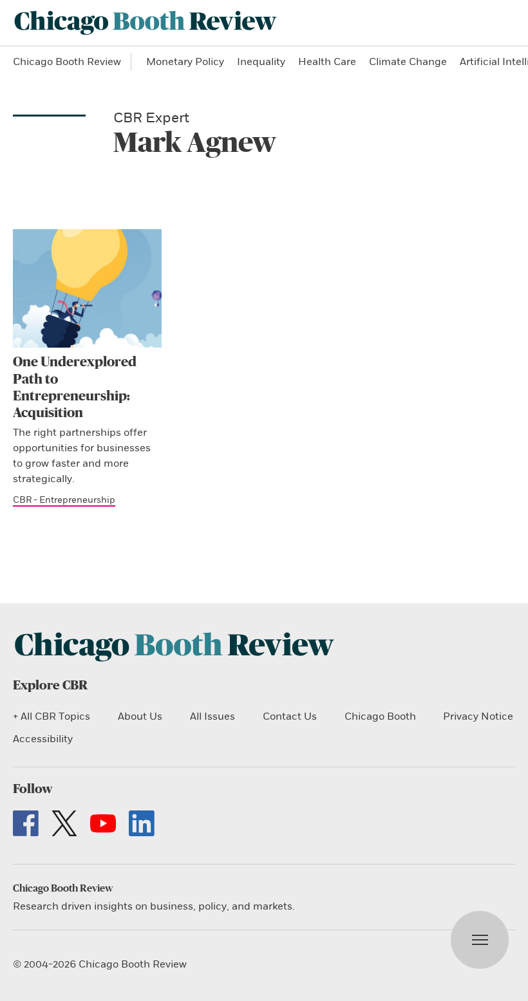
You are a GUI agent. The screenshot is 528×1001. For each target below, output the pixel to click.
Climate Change (408, 61)
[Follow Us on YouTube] (103, 823)
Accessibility (43, 739)
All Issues (212, 716)
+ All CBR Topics (51, 716)
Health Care (327, 61)
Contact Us (290, 716)
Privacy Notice (478, 716)
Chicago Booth (380, 716)
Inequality (261, 61)
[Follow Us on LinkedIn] (142, 823)
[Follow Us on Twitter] (64, 823)
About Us (140, 716)
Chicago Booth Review (67, 62)
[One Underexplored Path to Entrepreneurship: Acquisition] (87, 288)
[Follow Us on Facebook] (26, 823)
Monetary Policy (185, 61)
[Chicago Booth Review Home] (145, 23)
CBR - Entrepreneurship (64, 499)
